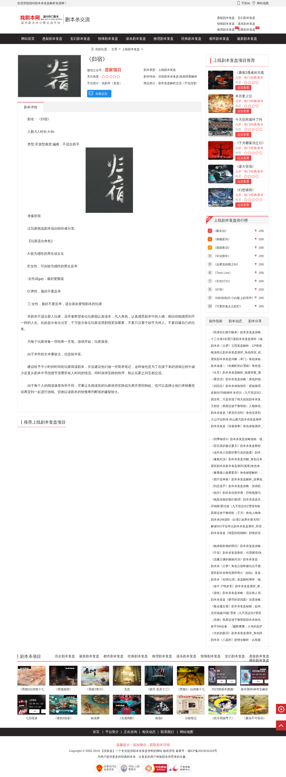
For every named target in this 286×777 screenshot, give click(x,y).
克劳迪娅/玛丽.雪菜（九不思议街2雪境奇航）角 (242, 613)
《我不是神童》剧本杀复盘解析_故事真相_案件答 (243, 479)
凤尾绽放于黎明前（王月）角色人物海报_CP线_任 (244, 513)
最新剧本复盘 (247, 38)
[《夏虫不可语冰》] (254, 704)
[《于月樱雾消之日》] (220, 150)
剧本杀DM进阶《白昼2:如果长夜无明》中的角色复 (244, 519)
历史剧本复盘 (31, 49)
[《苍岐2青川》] (95, 675)
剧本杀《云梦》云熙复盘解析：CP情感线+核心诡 (243, 345)
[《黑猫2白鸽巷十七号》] (31, 675)
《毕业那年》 (222, 256)
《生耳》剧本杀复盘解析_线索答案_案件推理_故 (242, 372)
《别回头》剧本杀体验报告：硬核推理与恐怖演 (241, 386)
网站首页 (28, 38)
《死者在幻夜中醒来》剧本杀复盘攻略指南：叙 (241, 332)
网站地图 (186, 732)
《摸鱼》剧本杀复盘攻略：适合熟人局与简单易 (241, 593)
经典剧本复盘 (246, 29)
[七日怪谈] (31, 704)
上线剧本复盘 (131, 49)
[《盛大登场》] (220, 173)
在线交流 (101, 93)
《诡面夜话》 (222, 247)
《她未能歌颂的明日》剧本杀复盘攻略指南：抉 (241, 546)
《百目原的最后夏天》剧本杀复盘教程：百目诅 (241, 445)
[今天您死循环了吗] (220, 126)
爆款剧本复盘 (59, 49)
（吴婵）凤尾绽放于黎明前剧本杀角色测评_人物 (242, 619)
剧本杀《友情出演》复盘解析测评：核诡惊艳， (241, 579)
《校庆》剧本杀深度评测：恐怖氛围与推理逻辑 (241, 492)
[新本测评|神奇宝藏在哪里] (254, 675)
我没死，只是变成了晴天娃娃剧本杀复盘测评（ (241, 399)
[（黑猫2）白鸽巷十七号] (190, 675)
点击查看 (243, 87)
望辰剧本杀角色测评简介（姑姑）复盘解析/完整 (242, 572)
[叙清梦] (95, 704)
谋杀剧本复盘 (246, 23)
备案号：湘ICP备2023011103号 (196, 750)
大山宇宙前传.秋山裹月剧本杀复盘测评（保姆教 (242, 419)
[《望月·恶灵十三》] (159, 675)
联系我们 (167, 732)
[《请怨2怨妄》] (63, 704)
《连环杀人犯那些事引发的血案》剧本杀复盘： (241, 452)
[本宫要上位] (220, 103)
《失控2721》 (222, 281)
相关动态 (149, 732)
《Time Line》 (222, 272)
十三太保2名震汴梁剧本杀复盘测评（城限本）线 (242, 339)
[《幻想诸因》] (220, 197)
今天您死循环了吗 (248, 119)
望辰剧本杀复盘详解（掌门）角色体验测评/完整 (242, 359)
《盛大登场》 (245, 166)
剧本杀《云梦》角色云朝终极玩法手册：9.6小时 (242, 566)
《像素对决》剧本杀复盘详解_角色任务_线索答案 (243, 459)
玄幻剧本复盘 (246, 17)
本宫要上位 (243, 96)
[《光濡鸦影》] (127, 704)
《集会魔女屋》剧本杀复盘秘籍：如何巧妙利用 (241, 606)
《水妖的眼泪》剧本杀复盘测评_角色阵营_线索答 (243, 633)
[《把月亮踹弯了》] (222, 704)
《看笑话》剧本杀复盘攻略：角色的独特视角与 (241, 379)
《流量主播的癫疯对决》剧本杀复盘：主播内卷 (241, 559)
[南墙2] (159, 704)
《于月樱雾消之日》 (250, 143)
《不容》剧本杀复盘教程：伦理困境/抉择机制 (240, 552)
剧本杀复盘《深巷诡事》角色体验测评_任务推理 (242, 426)
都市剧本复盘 (219, 38)
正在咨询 (130, 732)
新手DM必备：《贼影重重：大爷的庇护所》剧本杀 (244, 626)
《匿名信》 (220, 231)
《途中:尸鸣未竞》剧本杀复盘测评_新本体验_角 (242, 586)
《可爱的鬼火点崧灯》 (228, 306)
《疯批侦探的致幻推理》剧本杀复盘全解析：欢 (241, 499)
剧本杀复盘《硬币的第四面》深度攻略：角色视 (241, 599)
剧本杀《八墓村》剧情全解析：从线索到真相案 (241, 639)
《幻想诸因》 (245, 190)
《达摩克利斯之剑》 (226, 264)
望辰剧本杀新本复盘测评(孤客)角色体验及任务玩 (242, 466)
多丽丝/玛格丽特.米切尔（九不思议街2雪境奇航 (242, 392)
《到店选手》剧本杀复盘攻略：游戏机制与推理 (241, 486)
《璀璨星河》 (222, 239)
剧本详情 (30, 107)
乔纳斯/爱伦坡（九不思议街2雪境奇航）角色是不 (243, 506)
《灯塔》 (219, 289)
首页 (96, 732)
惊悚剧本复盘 (226, 23)
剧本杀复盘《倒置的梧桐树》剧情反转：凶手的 (241, 533)
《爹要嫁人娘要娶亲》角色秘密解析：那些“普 (241, 472)
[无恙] (127, 675)
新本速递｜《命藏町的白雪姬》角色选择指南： (241, 365)
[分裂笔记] (190, 704)
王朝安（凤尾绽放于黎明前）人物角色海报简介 (241, 406)
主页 (114, 49)
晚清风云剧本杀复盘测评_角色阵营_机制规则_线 (242, 352)
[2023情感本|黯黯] (222, 675)
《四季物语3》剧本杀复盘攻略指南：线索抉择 (241, 439)
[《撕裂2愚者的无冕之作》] (220, 79)
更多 (80, 49)
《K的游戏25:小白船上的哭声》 (234, 298)
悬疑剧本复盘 (226, 17)
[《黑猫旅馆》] (63, 675)
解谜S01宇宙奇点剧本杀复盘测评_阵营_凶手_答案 (244, 526)
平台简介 (112, 732)
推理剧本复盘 (226, 29)
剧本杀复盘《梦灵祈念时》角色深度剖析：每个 (241, 412)
